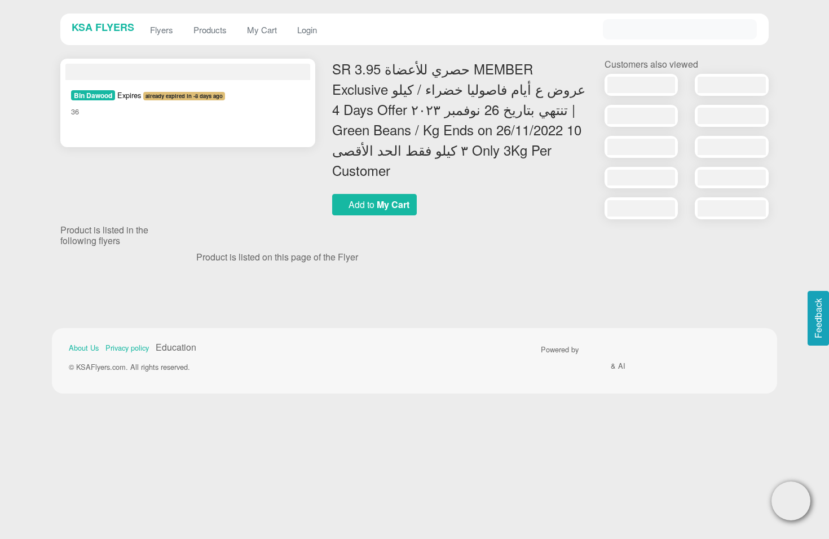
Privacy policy (127, 347)
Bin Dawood (93, 95)
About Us (84, 347)
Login (307, 30)
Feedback (818, 318)
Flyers (161, 30)
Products (210, 30)
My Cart (262, 30)
